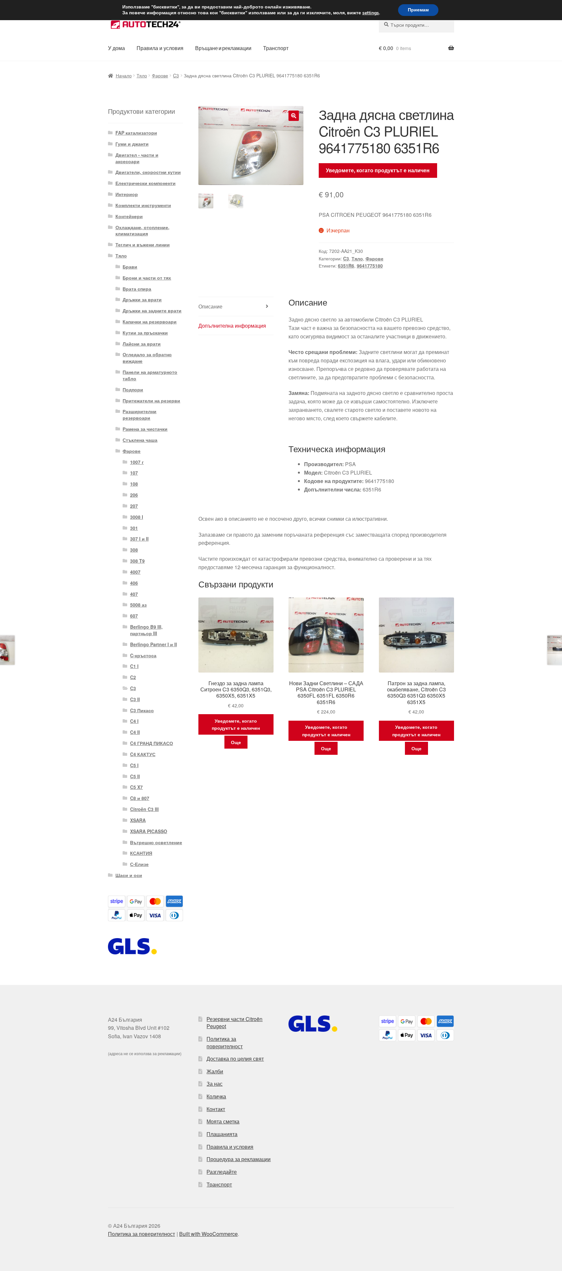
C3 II (135, 699)
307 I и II (139, 538)
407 (134, 594)
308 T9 (137, 560)
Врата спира (137, 288)
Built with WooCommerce (208, 1234)
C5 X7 (136, 787)
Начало (124, 75)
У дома (116, 48)
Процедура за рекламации (239, 1159)
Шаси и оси (128, 875)
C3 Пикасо (142, 710)
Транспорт (275, 48)
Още (236, 742)
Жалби (215, 1071)
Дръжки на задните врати (152, 310)
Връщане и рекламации (223, 48)
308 (134, 549)
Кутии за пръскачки (145, 332)
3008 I (136, 517)
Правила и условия (160, 48)
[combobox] (416, 25)
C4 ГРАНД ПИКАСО (151, 743)
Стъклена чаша (140, 440)
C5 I (134, 765)
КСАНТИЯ (141, 853)
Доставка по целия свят (235, 1058)
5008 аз (138, 604)
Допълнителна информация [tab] (232, 325)
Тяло (142, 75)
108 (134, 483)
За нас (214, 1083)
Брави (130, 266)
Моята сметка (223, 1121)
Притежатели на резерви (151, 400)
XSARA (138, 820)
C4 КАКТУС (142, 754)
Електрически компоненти (145, 183)
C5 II (135, 776)
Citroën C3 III (144, 809)
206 (134, 494)
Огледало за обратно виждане (147, 357)
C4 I (134, 721)
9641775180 (370, 265)
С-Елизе (139, 864)
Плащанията (222, 1134)
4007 (135, 572)
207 (134, 506)
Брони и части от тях (147, 277)
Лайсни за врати (142, 343)
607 (134, 615)
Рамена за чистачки (145, 429)
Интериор (126, 194)
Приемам (418, 10)
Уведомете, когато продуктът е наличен (378, 170)
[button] (293, 116)
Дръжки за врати (142, 299)
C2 (133, 677)
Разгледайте (222, 1171)
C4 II (135, 732)
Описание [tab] (210, 306)
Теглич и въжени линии (142, 244)
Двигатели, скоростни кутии (148, 172)
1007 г (137, 462)
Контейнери (129, 216)
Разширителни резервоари (139, 414)
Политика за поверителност (225, 1042)
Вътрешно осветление (156, 842)
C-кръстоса (143, 655)
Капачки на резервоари (150, 321)
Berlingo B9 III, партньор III (146, 629)
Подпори (133, 389)
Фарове (160, 75)
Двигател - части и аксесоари (136, 157)
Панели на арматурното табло (150, 375)
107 (134, 472)
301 (134, 528)
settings (370, 13)
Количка (216, 1096)
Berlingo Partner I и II (153, 644)
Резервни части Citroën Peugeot (234, 1022)
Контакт (216, 1109)
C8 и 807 (139, 798)
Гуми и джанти (132, 143)
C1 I (134, 666)
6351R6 (346, 265)
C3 (176, 75)
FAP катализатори (136, 132)
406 (134, 583)
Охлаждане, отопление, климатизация (142, 230)
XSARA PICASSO (148, 831)
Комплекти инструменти (143, 205)
